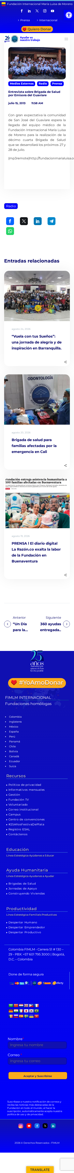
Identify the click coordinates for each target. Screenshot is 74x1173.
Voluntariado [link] (18, 804)
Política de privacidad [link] (24, 785)
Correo (15, 1055)
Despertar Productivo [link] (24, 932)
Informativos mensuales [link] (26, 790)
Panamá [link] (14, 741)
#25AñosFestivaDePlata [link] (26, 824)
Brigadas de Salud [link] (22, 883)
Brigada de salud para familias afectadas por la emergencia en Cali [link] (34, 446)
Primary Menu (66, 39)
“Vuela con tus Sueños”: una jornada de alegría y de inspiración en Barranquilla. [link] (37, 342)
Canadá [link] (14, 756)
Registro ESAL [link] (19, 829)
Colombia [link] (15, 716)
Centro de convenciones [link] (26, 819)
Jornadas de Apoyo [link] (22, 888)
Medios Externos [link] (22, 83)
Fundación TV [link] (18, 799)
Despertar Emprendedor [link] (26, 927)
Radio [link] (43, 83)
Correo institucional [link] (23, 809)
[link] (69, 15)
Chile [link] (12, 746)
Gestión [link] (14, 794)
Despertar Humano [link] (22, 922)
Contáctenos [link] (18, 834)
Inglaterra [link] (15, 721)
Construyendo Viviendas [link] (26, 893)
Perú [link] (12, 736)
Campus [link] (14, 814)
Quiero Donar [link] (39, 29)
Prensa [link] (25, 20)
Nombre (16, 1039)
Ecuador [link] (14, 761)
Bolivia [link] (13, 751)
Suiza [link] (12, 766)
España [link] (14, 731)
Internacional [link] (48, 20)
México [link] (13, 726)
